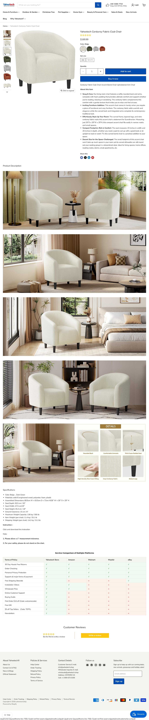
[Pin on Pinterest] (92, 157)
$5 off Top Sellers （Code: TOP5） (18, 609)
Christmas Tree (48, 12)
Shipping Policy (36, 671)
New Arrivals (131, 12)
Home (5, 26)
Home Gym (78, 12)
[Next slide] (7, 92)
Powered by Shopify (10, 704)
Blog (5, 19)
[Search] (98, 5)
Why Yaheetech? (17, 19)
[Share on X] (85, 157)
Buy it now (113, 78)
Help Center (34, 664)
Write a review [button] (95, 635)
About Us (6, 664)
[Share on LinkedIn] (89, 157)
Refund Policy (35, 674)
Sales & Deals (116, 12)
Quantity (83, 66)
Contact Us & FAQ (9, 668)
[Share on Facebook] (81, 157)
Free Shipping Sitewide (14, 581)
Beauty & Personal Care (97, 12)
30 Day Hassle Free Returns (16, 564)
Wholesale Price (11, 589)
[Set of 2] (90, 62)
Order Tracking (35, 668)
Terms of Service (36, 681)
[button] (7, 34)
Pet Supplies (63, 12)
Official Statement (9, 674)
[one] (83, 62)
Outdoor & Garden (30, 12)
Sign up (118, 681)
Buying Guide (10, 597)
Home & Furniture (10, 12)
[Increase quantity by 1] (101, 71)
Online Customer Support (15, 593)
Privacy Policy (35, 677)
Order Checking (11, 568)
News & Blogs (8, 671)
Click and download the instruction (16, 529)
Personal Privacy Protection (15, 572)
